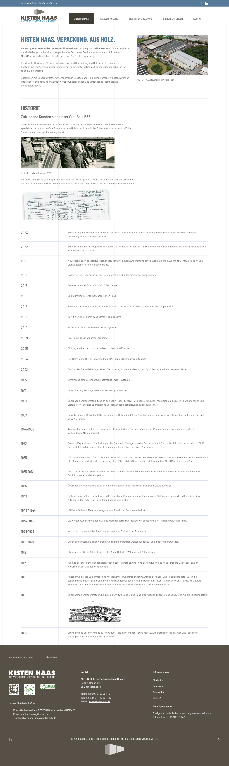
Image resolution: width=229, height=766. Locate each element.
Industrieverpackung (141, 18)
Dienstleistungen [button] (173, 18)
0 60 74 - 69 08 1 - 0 (48, 3)
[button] (218, 739)
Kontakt (198, 18)
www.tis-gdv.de (47, 717)
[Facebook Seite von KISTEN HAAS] (201, 3)
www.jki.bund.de (39, 714)
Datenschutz (159, 692)
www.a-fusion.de (201, 713)
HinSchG (157, 698)
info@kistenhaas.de (99, 701)
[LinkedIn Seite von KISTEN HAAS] (206, 3)
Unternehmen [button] (81, 18)
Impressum (158, 686)
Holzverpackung (109, 18)
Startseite (158, 679)
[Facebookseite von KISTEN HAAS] (17, 738)
